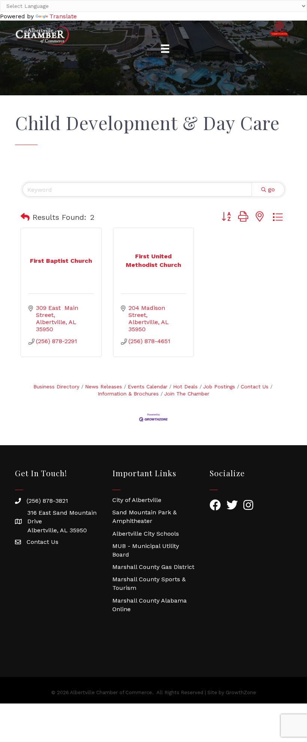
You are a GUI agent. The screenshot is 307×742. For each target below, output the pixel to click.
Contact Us (254, 387)
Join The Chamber (186, 394)
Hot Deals (185, 387)
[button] (25, 217)
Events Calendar (147, 387)
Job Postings (219, 387)
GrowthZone (241, 692)
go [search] (271, 189)
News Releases (103, 387)
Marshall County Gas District (153, 566)
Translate (63, 16)
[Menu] (165, 48)
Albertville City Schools (145, 533)
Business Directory (56, 387)
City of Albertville (136, 500)
